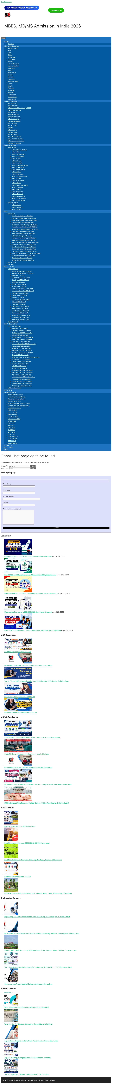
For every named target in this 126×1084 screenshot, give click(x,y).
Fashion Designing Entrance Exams (18, 405)
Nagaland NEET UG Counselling (21, 348)
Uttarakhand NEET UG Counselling (22, 370)
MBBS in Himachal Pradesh (20, 165)
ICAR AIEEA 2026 (13, 436)
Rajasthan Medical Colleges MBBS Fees (23, 233)
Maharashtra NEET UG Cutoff (20, 299)
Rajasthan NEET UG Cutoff (20, 308)
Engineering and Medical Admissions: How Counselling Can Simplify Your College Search (37, 917)
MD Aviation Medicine (14, 143)
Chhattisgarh (12, 57)
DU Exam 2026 (12, 443)
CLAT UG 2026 (12, 438)
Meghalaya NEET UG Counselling (22, 350)
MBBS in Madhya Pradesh (19, 176)
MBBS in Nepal (16, 205)
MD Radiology (12, 103)
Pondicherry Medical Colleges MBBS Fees (24, 251)
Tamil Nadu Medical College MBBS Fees (24, 247)
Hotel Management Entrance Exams (19, 403)
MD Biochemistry (13, 132)
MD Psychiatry (12, 123)
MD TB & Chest (12, 125)
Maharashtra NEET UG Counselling (22, 372)
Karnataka (11, 77)
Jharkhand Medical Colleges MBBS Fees (24, 218)
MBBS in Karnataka (17, 174)
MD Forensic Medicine (14, 136)
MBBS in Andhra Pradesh (19, 150)
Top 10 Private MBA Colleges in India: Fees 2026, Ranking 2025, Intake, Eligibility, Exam (36, 681)
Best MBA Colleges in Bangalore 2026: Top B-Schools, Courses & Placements (33, 860)
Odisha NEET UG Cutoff (19, 302)
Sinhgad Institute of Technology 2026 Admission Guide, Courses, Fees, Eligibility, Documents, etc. (40, 950)
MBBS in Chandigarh (18, 156)
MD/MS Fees (12, 262)
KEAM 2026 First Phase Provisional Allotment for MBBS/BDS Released (30, 575)
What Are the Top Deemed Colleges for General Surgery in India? (28, 1024)
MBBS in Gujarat (16, 161)
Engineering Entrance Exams (16, 397)
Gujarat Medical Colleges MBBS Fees (23, 260)
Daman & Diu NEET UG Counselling (22, 352)
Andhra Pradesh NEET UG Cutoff (22, 271)
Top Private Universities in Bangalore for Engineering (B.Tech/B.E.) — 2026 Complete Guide (38, 967)
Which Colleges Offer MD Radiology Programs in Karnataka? (26, 1007)
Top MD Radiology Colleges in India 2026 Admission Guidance (27, 1058)
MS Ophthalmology (14, 116)
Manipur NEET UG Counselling (21, 341)
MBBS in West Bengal (18, 200)
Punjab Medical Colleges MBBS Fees (23, 231)
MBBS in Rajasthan (17, 187)
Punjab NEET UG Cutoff (19, 304)
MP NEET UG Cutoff (18, 297)
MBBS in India (12, 147)
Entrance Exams (10, 392)
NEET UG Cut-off (13, 269)
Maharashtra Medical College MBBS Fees (24, 240)
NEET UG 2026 (12, 410)
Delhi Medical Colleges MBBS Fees (22, 258)
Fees (6, 211)
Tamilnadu (11, 92)
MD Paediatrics (12, 112)
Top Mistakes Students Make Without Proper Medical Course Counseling (31, 1041)
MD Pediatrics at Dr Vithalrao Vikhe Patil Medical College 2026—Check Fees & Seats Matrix (38, 784)
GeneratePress (49, 1080)
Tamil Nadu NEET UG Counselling (22, 383)
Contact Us (8, 445)
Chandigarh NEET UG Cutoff (20, 280)
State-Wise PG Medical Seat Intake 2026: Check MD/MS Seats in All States (32, 737)
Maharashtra (12, 72)
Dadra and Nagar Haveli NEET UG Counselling (26, 357)
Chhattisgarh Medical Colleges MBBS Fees (24, 225)
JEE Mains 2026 (13, 416)
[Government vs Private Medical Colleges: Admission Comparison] (11, 982)
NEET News (8, 447)
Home (6, 42)
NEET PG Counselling (14, 388)
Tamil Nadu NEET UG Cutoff (20, 311)
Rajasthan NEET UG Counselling (21, 374)
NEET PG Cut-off (13, 322)
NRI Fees (10, 264)
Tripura (10, 70)
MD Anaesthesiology (14, 121)
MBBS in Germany (17, 207)
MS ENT (10, 127)
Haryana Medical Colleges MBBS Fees (23, 255)
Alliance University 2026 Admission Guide (20, 826)
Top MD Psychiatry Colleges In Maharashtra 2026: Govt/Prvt (26, 1074)
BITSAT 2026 (12, 441)
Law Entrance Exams (14, 408)
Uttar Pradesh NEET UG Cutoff (21, 315)
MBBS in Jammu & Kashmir (20, 185)
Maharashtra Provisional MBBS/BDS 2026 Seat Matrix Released (28, 612)
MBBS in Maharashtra (18, 169)
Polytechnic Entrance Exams (16, 399)
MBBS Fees (11, 213)
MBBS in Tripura (16, 189)
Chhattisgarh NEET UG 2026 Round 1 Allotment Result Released (28, 556)
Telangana (11, 90)
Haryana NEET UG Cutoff (19, 286)
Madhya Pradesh (13, 81)
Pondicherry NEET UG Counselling (22, 386)
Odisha (10, 83)
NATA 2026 (11, 423)
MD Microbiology (13, 134)
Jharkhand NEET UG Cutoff (20, 293)
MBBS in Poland (16, 209)
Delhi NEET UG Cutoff (18, 282)
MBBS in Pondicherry (18, 180)
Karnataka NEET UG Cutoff (20, 295)
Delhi (9, 52)
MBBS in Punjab (16, 183)
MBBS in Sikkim (16, 172)
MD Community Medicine (15, 138)
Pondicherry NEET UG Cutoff (20, 306)
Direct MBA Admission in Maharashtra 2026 (20, 712)
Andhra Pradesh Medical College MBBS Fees (25, 242)
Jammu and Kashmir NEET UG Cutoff (23, 291)
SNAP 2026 (11, 432)
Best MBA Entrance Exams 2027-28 (17, 652)
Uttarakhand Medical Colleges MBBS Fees (24, 227)
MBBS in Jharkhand (18, 167)
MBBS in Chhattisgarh (18, 154)
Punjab (10, 86)
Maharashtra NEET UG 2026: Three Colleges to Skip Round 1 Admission (31, 593)
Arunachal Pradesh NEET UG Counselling (24, 344)
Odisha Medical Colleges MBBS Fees (23, 222)
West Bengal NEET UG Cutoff (20, 319)
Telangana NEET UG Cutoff (20, 313)
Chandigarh (11, 59)
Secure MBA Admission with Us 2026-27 (19, 697)
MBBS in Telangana (17, 191)
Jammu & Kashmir (13, 66)
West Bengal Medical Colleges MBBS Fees (24, 220)
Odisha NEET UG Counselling (20, 335)
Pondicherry (11, 79)
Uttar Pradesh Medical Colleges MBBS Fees (25, 229)
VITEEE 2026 (12, 421)
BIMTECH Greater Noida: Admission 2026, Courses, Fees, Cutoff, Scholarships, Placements (38, 893)
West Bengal (12, 99)
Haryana (10, 61)
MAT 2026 (11, 425)
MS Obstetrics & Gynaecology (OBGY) (19, 108)
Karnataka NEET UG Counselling (21, 361)
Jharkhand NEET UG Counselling (21, 330)
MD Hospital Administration (16, 141)
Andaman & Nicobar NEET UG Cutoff (23, 273)
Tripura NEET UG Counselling (20, 355)
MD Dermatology (13, 105)
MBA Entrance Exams (14, 401)
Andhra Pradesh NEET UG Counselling (23, 377)
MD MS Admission (10, 101)
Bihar (9, 50)
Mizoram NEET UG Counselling (21, 346)
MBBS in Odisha (16, 178)
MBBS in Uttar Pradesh (19, 198)
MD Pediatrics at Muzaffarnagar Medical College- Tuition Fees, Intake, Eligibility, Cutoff (36, 803)
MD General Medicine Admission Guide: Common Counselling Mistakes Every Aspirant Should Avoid (41, 933)
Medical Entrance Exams (15, 394)
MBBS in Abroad (13, 202)
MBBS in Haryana (17, 163)
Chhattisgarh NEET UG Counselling (22, 337)
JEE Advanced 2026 (14, 419)
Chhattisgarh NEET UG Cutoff (21, 277)
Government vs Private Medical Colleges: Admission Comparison (28, 665)
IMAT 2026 (11, 427)
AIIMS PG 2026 (12, 414)
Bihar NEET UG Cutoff (18, 275)
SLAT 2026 (11, 434)
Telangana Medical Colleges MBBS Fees (24, 244)
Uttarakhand (12, 94)
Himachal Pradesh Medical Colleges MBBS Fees (26, 253)
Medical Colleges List (11, 46)
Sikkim (10, 55)
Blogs (6, 450)
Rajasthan (11, 88)
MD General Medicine (14, 110)
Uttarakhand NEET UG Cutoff (20, 317)
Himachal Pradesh (13, 64)
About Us (11, 44)
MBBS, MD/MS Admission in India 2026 (42, 25)
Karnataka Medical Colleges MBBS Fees (24, 249)
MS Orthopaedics (13, 114)
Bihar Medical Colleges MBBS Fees (22, 216)
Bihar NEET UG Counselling (20, 328)
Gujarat (10, 75)
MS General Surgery (14, 119)
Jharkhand (11, 68)
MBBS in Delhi (16, 158)
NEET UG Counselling (14, 326)
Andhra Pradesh (13, 48)
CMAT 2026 (11, 430)
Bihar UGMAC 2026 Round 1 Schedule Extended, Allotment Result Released (32, 631)
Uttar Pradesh (12, 97)
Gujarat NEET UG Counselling (20, 363)
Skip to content (6, 2)
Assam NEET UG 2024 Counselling (22, 339)
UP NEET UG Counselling (19, 368)
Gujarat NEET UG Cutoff (19, 284)
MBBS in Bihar (16, 152)
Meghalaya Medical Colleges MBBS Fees (24, 238)
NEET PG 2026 (12, 412)
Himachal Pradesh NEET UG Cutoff (22, 288)
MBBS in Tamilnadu (17, 194)
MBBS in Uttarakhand (18, 196)
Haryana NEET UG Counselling (21, 359)
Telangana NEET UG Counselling (21, 379)
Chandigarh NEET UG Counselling (22, 381)
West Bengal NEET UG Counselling (22, 333)
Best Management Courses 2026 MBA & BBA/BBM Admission (27, 843)
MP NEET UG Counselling (19, 366)
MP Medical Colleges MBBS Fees (21, 236)
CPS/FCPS (8, 390)
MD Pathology (12, 130)
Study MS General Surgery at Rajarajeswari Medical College (26, 754)
